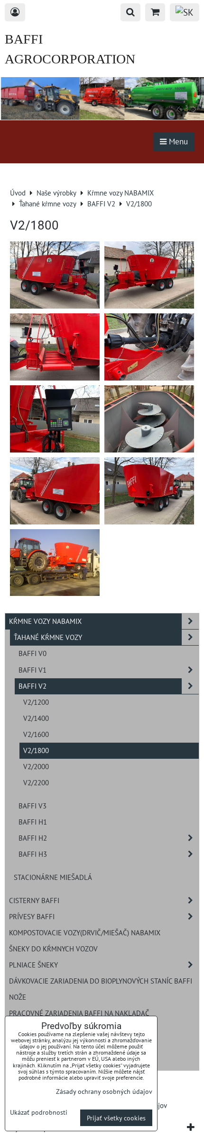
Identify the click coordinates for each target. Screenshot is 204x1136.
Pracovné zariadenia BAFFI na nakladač (79, 1013)
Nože (17, 997)
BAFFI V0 (32, 653)
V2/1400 (36, 718)
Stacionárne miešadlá (53, 877)
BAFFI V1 (32, 669)
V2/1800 (36, 750)
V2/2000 (36, 766)
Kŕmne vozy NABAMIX (45, 621)
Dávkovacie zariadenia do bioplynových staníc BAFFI (100, 980)
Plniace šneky (33, 964)
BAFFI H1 (33, 821)
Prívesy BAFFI (32, 916)
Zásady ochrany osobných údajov (104, 1091)
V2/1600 (36, 734)
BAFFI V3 (32, 805)
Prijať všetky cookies (116, 1117)
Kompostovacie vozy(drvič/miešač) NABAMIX (84, 932)
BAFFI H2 (33, 838)
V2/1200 (36, 702)
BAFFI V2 (32, 686)
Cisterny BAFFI (34, 900)
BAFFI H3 (33, 854)
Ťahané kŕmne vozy (48, 637)
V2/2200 (36, 782)
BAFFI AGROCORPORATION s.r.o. (70, 59)
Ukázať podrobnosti (38, 1112)
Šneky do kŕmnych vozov (53, 948)
